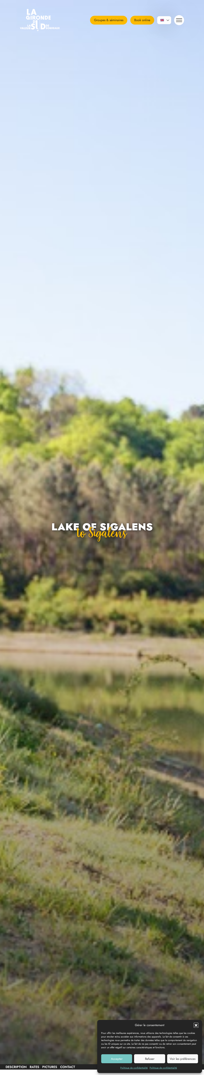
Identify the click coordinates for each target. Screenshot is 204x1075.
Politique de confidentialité (134, 1068)
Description (16, 1067)
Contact (67, 1067)
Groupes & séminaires (108, 20)
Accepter (117, 1059)
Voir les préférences (182, 1059)
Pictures (49, 1067)
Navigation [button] (179, 20)
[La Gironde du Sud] (45, 20)
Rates (34, 1067)
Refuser (149, 1059)
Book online (142, 20)
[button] (196, 1025)
